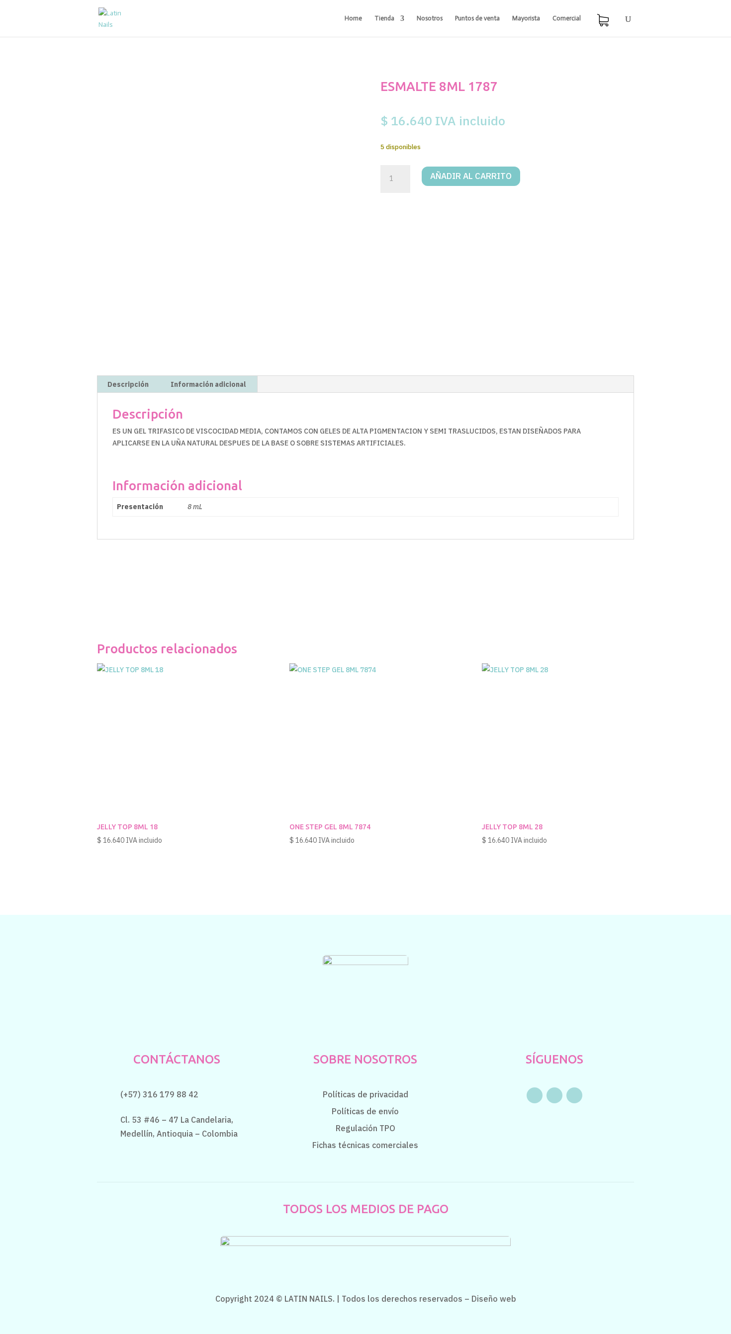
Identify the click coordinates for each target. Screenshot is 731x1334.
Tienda (384, 18)
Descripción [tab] (128, 384)
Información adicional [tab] (208, 384)
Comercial (566, 18)
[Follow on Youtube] (574, 1095)
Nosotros (430, 18)
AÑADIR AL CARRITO (471, 176)
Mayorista (526, 18)
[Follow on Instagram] (554, 1095)
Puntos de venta (477, 18)
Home (353, 18)
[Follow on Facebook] (535, 1095)
